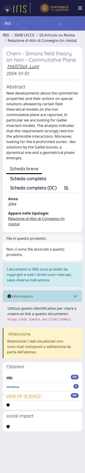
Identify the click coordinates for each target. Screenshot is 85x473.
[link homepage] (16, 8)
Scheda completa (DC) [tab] (33, 188)
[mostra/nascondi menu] (80, 8)
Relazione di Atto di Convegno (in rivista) (42, 40)
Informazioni (22, 296)
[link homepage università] (54, 8)
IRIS (6, 35)
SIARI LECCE (24, 35)
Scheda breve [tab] (24, 168)
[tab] (67, 188)
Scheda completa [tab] (28, 178)
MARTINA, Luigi (23, 66)
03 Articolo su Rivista (57, 35)
